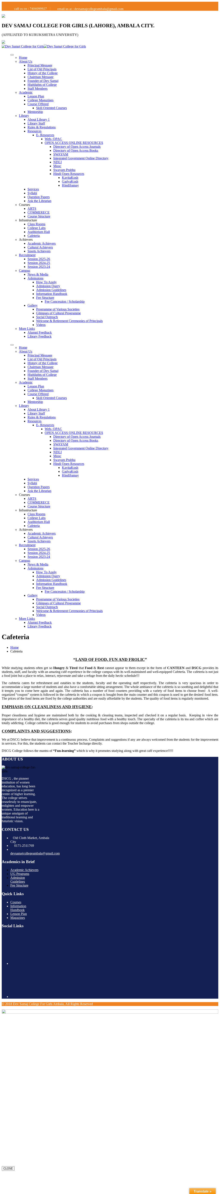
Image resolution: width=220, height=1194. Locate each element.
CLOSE (8, 1168)
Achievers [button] (26, 239)
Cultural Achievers (40, 247)
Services (33, 189)
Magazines (17, 917)
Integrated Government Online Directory (80, 158)
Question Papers (39, 197)
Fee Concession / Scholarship (65, 301)
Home (23, 57)
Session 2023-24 (39, 266)
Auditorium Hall (39, 232)
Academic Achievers (42, 243)
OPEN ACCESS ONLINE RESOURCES (74, 143)
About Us (25, 61)
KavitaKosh (70, 177)
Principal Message (40, 65)
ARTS (32, 208)
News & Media (38, 274)
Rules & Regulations (42, 127)
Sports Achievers (39, 251)
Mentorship (35, 112)
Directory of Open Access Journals (77, 146)
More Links (27, 328)
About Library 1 (39, 119)
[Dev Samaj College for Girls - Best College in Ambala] (23, 46)
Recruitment (27, 255)
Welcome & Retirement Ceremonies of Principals (69, 321)
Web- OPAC (53, 139)
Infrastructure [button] (28, 220)
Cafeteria (34, 236)
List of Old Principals (42, 69)
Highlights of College (42, 84)
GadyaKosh (70, 181)
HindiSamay (70, 185)
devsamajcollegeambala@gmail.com (35, 853)
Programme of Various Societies (57, 309)
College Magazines (40, 100)
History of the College (43, 73)
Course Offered (38, 104)
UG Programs (19, 874)
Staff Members (37, 88)
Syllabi (32, 193)
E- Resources (45, 135)
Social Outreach (47, 317)
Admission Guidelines (51, 290)
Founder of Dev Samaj (43, 81)
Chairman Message (40, 77)
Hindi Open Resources (68, 174)
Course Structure (39, 216)
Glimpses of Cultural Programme (58, 313)
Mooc (57, 166)
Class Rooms (36, 224)
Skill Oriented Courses (51, 108)
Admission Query (48, 286)
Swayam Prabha (64, 170)
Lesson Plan (36, 96)
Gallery (33, 305)
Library (24, 115)
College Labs (37, 228)
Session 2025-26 (39, 259)
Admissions (35, 278)
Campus (24, 270)
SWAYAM (60, 154)
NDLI (57, 162)
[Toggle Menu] (12, 55)
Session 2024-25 (39, 263)
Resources (34, 131)
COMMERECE (39, 212)
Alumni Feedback (40, 332)
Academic (26, 92)
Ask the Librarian (39, 201)
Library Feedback (40, 336)
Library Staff (36, 123)
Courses (15, 902)
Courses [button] (24, 205)
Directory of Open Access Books (75, 150)
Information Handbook (51, 294)
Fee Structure (45, 297)
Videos (41, 325)
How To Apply (46, 282)
